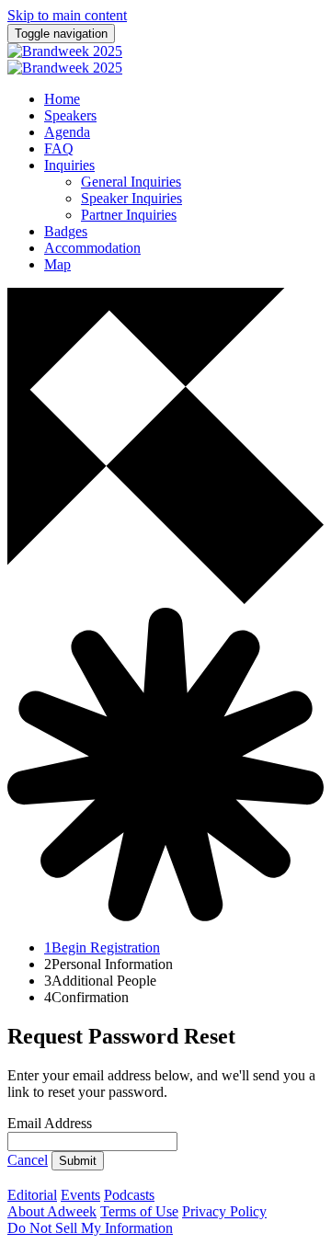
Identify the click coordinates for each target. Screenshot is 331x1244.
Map (57, 264)
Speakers (70, 115)
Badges (65, 231)
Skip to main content (67, 15)
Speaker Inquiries (131, 198)
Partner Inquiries (129, 215)
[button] (27, 1160)
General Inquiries (131, 181)
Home (62, 99)
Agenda (67, 132)
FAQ (59, 148)
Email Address (49, 1123)
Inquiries (69, 165)
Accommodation (92, 248)
